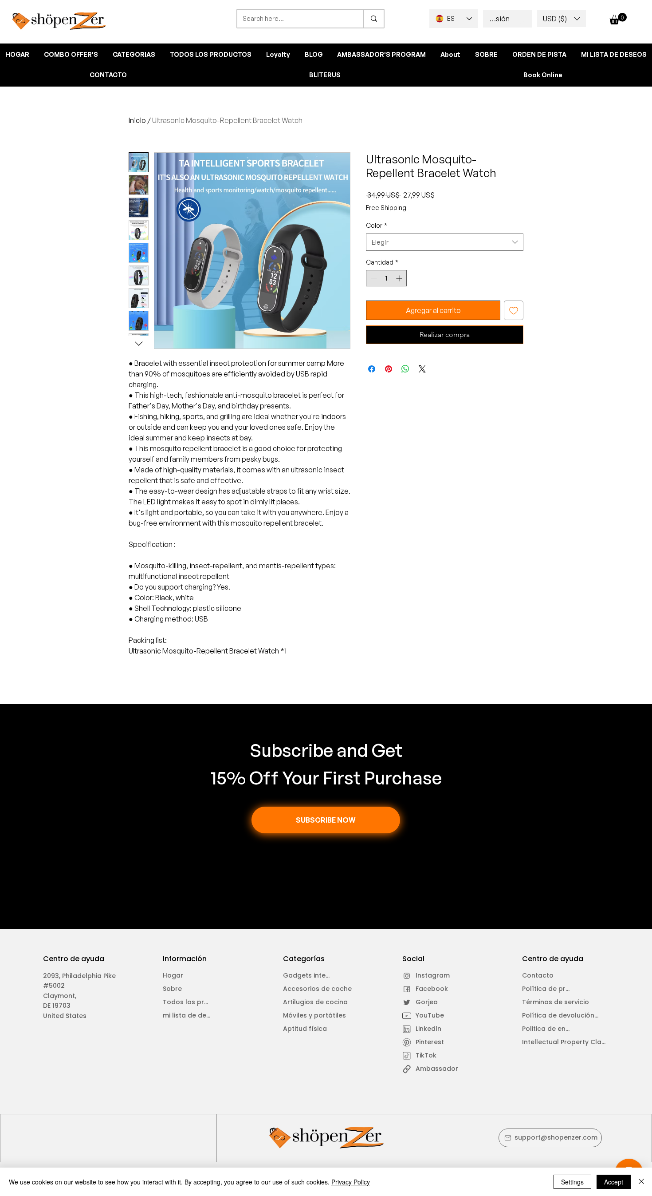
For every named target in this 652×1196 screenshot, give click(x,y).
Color (376, 225)
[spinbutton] (386, 278)
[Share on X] (422, 369)
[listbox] (561, 18)
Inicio (137, 120)
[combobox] (444, 242)
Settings (572, 1181)
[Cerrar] (641, 1182)
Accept (613, 1181)
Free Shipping (386, 207)
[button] (561, 18)
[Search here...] (373, 19)
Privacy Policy (350, 1181)
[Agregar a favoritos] (513, 310)
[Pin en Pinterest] (388, 369)
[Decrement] (372, 278)
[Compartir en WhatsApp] (405, 369)
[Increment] (399, 278)
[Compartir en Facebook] (371, 369)
